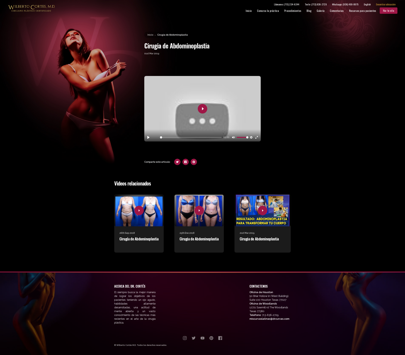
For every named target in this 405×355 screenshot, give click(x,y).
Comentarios (337, 11)
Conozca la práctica (268, 11)
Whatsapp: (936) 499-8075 (345, 4)
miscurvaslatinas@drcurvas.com (269, 318)
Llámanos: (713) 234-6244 (286, 4)
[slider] (191, 137)
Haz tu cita (388, 11)
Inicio (249, 11)
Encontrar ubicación (386, 4)
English (367, 4)
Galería (320, 11)
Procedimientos (292, 11)
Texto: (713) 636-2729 (316, 4)
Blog (309, 11)
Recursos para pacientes (362, 11)
